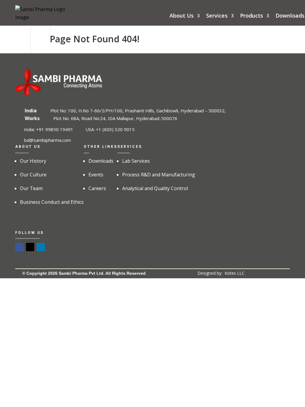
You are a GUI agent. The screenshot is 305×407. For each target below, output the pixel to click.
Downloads (290, 16)
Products (251, 16)
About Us (181, 16)
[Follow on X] (30, 247)
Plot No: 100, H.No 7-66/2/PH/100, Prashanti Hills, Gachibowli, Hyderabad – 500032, (138, 111)
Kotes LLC (235, 273)
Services (217, 16)
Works (32, 118)
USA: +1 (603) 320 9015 (110, 129)
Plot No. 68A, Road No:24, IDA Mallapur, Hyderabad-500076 (115, 118)
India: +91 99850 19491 (48, 129)
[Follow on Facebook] (19, 247)
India (31, 110)
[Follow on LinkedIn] (41, 247)
